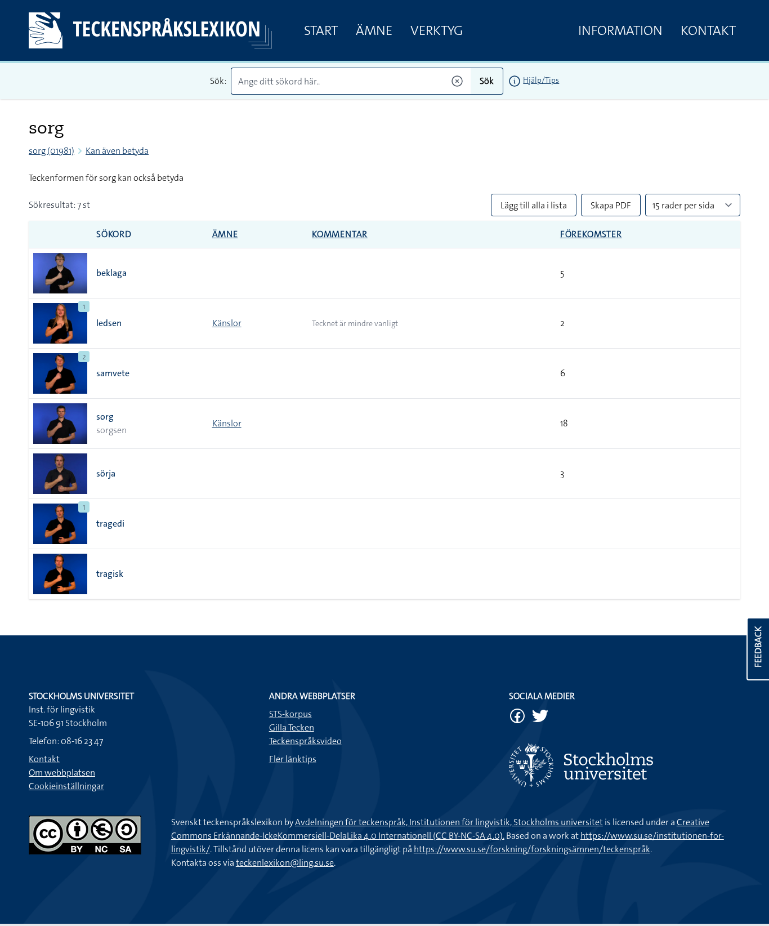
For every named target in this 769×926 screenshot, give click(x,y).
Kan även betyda (117, 151)
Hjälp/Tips (541, 80)
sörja (105, 473)
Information (620, 30)
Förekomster (591, 234)
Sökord (114, 234)
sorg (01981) (51, 151)
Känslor (227, 323)
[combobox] (351, 81)
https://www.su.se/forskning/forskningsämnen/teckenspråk (532, 849)
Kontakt (708, 30)
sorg (105, 416)
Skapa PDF (611, 205)
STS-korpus (290, 714)
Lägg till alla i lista (533, 205)
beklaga (111, 273)
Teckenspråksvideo (305, 741)
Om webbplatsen (62, 772)
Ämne (374, 30)
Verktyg (436, 30)
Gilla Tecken (291, 727)
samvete (112, 373)
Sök (487, 81)
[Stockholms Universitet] (624, 765)
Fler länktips (292, 759)
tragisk (109, 574)
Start (321, 30)
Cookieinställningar (66, 786)
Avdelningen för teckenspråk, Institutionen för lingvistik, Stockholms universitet (449, 822)
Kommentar (340, 234)
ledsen (109, 323)
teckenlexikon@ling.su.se (285, 863)
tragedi (110, 523)
